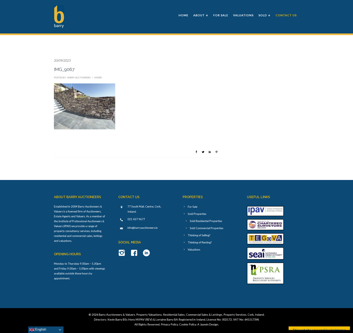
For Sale (220, 15)
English (40, 329)
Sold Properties (197, 213)
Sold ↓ (264, 15)
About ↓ (200, 15)
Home (183, 15)
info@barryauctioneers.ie (142, 227)
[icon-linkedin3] (146, 253)
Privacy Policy (169, 324)
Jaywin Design (209, 324)
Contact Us (286, 15)
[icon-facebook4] (135, 253)
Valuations (243, 15)
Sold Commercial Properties (206, 228)
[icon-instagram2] (122, 253)
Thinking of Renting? (200, 242)
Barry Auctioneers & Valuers (117, 314)
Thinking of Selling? (199, 235)
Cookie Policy (187, 324)
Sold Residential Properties (206, 221)
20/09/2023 (62, 60)
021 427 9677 (136, 219)
